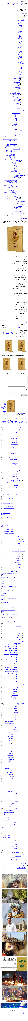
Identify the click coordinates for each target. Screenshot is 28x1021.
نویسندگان (20, 32)
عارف (21, 30)
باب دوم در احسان (13, 137)
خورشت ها (17, 99)
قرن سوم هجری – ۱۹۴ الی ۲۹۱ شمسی (7, 594)
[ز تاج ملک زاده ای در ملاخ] (9, 352)
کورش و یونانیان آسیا (12, 187)
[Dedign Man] (24, 13)
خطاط (20, 26)
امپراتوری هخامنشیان (17, 176)
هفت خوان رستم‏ (9, 725)
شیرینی (20, 101)
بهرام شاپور (10, 759)
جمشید (15, 114)
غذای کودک (17, 87)
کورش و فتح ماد (13, 186)
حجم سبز (15, 170)
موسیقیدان (20, 23)
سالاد (18, 108)
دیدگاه (15, 336)
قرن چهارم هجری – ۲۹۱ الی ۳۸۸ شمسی (8, 578)
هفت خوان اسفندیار (5, 831)
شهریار (20, 172)
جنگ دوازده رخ (6, 818)
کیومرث (15, 799)
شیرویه (11, 776)
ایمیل (25, 389)
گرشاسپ (15, 822)
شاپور (12, 770)
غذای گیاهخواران (16, 94)
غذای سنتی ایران (16, 100)
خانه (24, 18)
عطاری (8, 421)
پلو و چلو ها (17, 95)
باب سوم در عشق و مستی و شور (10, 139)
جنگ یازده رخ (7, 819)
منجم (21, 28)
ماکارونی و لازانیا (16, 96)
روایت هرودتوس (13, 490)
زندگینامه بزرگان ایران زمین (18, 551)
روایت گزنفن (14, 488)
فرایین (12, 778)
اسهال (23, 418)
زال (16, 123)
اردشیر (11, 734)
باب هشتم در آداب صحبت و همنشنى (9, 158)
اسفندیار (11, 825)
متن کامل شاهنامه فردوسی (16, 203)
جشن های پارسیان (18, 211)
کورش (18, 178)
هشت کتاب (17, 161)
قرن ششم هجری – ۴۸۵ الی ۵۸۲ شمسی (8, 603)
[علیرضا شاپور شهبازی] (14, 931)
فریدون (15, 127)
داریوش (18, 197)
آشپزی (20, 77)
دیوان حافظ (17, 131)
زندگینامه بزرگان (21, 20)
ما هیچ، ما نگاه (14, 162)
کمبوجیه (18, 188)
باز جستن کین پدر (13, 189)
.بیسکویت (17, 104)
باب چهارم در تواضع (13, 140)
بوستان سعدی (17, 134)
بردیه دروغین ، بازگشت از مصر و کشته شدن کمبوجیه (6, 502)
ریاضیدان (20, 22)
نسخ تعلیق (11, 422)
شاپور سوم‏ (11, 774)
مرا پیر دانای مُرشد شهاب (20, 355)
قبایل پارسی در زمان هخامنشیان (13, 198)
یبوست (26, 423)
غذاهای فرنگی (17, 82)
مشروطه (25, 422)
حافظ (21, 130)
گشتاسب (15, 824)
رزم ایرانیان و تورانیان (8, 812)
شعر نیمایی (13, 421)
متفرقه (23, 204)
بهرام (12, 751)
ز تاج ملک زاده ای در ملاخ (8, 355)
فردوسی (20, 111)
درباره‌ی (23, 1013)
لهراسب (15, 840)
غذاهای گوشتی (16, 92)
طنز (21, 64)
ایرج (12, 796)
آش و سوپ (17, 84)
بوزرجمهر (8, 741)
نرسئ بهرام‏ (10, 783)
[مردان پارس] (22, 11)
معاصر (15, 623)
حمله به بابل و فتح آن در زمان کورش (9, 182)
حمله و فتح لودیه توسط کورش (10, 185)
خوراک (18, 83)
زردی (10, 418)
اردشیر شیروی (10, 738)
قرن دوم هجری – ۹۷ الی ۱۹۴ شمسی (9, 590)
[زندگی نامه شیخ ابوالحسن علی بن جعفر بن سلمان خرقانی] (14, 902)
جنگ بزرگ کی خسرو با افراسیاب (5, 814)
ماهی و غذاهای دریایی (15, 93)
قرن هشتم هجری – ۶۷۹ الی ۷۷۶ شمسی (8, 610)
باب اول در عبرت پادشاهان (11, 150)
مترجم (20, 34)
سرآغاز (15, 135)
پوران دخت (11, 762)
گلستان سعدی (16, 149)
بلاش (12, 749)
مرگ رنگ (15, 163)
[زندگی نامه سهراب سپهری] (14, 955)
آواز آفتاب (15, 166)
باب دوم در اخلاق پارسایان (11, 151)
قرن (21, 53)
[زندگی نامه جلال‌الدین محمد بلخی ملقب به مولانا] (14, 917)
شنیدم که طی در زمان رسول (20, 373)
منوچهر (15, 842)
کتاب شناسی (19, 38)
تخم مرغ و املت (16, 79)
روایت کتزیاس (14, 486)
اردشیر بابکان (10, 736)
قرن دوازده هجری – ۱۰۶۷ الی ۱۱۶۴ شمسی (8, 587)
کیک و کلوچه (17, 103)
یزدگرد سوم (10, 791)
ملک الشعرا (21, 422)
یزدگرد (11, 787)
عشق (21, 65)
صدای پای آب (14, 171)
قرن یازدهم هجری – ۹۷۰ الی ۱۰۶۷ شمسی (8, 618)
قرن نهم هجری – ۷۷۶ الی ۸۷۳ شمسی (9, 606)
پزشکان (20, 36)
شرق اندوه (15, 168)
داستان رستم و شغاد (8, 723)
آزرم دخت (11, 732)
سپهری (19, 421)
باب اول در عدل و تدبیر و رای (11, 136)
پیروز (12, 764)
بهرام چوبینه (10, 757)
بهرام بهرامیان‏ (10, 755)
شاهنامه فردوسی (16, 113)
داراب (16, 119)
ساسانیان (15, 124)
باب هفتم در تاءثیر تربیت (12, 144)
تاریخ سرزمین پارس (20, 175)
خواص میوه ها (14, 209)
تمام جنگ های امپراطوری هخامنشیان (12, 199)
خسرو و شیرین (6, 768)
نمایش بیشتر (24, 322)
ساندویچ (20, 109)
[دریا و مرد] (22, 970)
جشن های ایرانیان (20, 536)
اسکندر (15, 115)
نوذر (16, 844)
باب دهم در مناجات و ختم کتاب (10, 147)
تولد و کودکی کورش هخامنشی (10, 180)
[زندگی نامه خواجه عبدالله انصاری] (14, 888)
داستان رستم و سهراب (8, 721)
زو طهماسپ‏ (14, 125)
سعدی (21, 132)
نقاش (21, 27)
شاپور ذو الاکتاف (9, 772)
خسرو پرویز (10, 766)
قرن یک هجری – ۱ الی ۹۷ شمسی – (9, 621)
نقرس (8, 422)
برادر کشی (14, 191)
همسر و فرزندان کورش (12, 181)
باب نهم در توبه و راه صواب (11, 146)
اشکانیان (15, 116)
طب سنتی (20, 206)
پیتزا (19, 88)
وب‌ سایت (25, 392)
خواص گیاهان (14, 208)
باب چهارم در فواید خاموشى (11, 154)
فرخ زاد (11, 779)
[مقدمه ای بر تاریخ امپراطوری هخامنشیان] (14, 941)
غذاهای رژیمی (17, 85)
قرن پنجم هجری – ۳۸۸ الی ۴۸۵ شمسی (7, 574)
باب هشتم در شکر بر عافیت (11, 145)
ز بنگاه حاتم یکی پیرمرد (7, 373)
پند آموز (20, 68)
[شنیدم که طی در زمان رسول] (22, 371)
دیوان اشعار (22, 110)
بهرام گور (11, 760)
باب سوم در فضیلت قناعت (11, 152)
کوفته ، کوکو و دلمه (15, 80)
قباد (12, 781)
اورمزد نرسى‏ (10, 747)
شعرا (21, 21)
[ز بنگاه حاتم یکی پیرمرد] (7, 371)
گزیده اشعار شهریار (15, 173)
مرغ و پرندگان (17, 78)
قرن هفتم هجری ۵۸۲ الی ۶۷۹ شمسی (9, 614)
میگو (19, 90)
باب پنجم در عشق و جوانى (11, 155)
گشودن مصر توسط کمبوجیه (11, 196)
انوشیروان (11, 740)
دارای (16, 120)
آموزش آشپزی (22, 75)
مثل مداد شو (24, 1001)
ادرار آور (26, 418)
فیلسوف (20, 31)
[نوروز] (14, 999)
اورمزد (11, 745)
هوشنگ (15, 848)
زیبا (21, 67)
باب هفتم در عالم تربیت (12, 157)
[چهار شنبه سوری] (14, 985)
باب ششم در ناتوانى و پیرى (11, 156)
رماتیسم (13, 418)
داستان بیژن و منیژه (9, 810)
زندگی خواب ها (14, 167)
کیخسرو (15, 808)
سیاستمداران (19, 39)
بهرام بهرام (11, 753)
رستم (16, 121)
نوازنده (20, 25)
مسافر (15, 165)
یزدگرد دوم (11, 789)
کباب (19, 98)
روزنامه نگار (19, 33)
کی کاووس (14, 802)
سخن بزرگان (21, 639)
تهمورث (15, 129)
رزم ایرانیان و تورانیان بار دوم (7, 837)
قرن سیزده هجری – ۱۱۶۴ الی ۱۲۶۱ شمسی (8, 599)
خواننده (20, 37)
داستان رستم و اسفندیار (4, 828)
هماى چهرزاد (14, 846)
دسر (19, 106)
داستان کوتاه (22, 63)
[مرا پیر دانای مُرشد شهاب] (22, 352)
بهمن (16, 118)
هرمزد (12, 785)
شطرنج (8, 743)
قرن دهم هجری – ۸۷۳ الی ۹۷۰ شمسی (7, 582)
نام (26, 385)
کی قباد (15, 801)
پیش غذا (20, 105)
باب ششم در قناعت (12, 142)
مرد (22, 256)
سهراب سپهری (19, 160)
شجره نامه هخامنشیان (15, 177)
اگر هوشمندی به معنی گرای (19, 414)
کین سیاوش (10, 806)
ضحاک (15, 126)
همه (21, 41)
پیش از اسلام (14, 571)
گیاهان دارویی (17, 207)
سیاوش (11, 804)
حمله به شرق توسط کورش (11, 183)
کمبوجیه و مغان (13, 194)
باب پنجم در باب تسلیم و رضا (11, 141)
